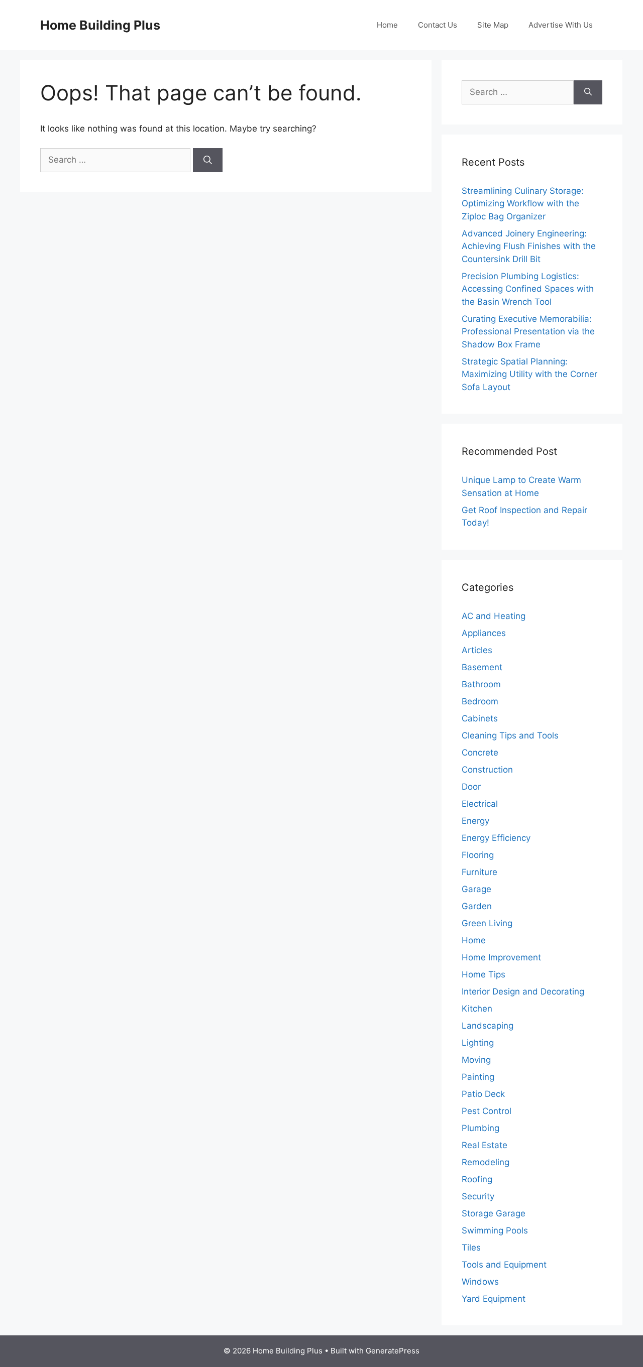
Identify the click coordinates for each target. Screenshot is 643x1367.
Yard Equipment (493, 1299)
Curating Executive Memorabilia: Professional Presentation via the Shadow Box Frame (528, 331)
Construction (487, 770)
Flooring (478, 855)
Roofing (477, 1179)
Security (478, 1196)
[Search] (208, 160)
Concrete (480, 753)
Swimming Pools (495, 1230)
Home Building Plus (100, 25)
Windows (480, 1282)
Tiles (471, 1247)
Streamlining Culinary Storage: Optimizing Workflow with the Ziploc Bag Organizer (523, 203)
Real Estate (484, 1145)
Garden (477, 906)
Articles (477, 650)
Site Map (492, 25)
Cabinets (480, 718)
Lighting (478, 1043)
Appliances (484, 633)
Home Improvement (501, 957)
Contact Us (437, 25)
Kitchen (477, 1009)
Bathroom (481, 684)
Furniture (479, 872)
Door (471, 787)
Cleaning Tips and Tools (510, 735)
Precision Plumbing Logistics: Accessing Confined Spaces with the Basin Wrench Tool (528, 289)
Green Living (487, 923)
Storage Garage (493, 1213)
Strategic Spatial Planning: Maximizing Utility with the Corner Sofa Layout (529, 374)
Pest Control (486, 1111)
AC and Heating (493, 616)
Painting (478, 1077)
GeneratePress (392, 1350)
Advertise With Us (560, 25)
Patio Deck (483, 1094)
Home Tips (483, 974)
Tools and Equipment (504, 1265)
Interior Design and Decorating (523, 991)
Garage (476, 889)
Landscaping (487, 1026)
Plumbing (480, 1128)
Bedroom (480, 701)
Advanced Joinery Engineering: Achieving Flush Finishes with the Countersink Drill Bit (529, 246)
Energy (475, 821)
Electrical (480, 804)
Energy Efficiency (496, 838)
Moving (476, 1060)
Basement (482, 667)
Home (387, 25)
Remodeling (485, 1162)
